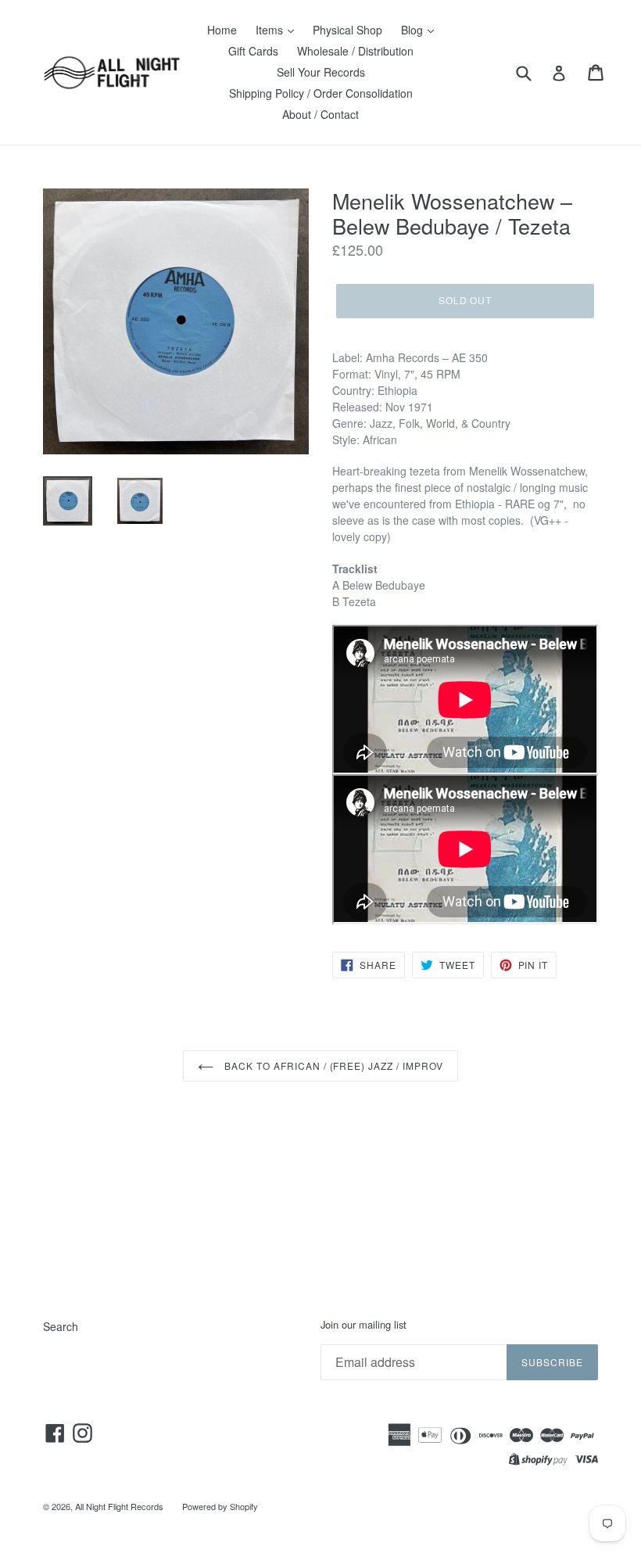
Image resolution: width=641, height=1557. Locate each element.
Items (271, 30)
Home (222, 30)
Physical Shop (347, 30)
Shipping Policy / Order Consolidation (321, 93)
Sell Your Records (321, 72)
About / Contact (320, 114)
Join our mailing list (363, 1324)
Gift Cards (253, 51)
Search (60, 1326)
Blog (413, 30)
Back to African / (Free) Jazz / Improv (331, 1065)
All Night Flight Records (119, 1506)
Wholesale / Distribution (355, 51)
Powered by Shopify (220, 1506)
